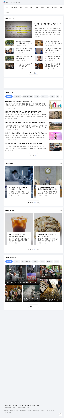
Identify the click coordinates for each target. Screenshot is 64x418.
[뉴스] (7, 2)
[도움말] (61, 163)
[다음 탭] (60, 96)
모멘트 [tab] (42, 261)
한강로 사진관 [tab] (26, 261)
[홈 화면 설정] (60, 414)
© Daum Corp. (7, 412)
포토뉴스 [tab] (9, 261)
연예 (11, 2)
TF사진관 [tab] (49, 261)
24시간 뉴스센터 (19, 405)
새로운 (34, 73)
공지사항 (27, 405)
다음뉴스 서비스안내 (9, 405)
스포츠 (15, 2)
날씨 (19, 2)
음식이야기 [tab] (45, 96)
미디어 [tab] (37, 96)
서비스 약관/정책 (34, 405)
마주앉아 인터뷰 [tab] (27, 96)
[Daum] (5, 2)
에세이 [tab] (52, 96)
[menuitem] (6, 7)
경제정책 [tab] (9, 96)
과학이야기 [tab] (17, 96)
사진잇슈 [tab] (35, 261)
